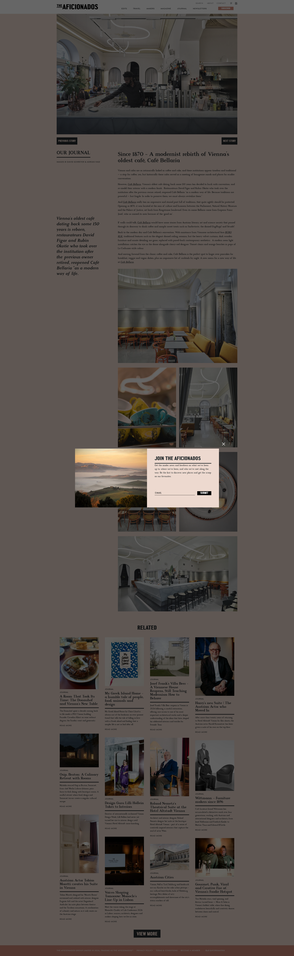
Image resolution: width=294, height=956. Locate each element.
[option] (147, 74)
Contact (221, 3)
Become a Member (190, 951)
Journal (182, 9)
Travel (136, 9)
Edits (124, 9)
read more (66, 726)
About (210, 3)
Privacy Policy (145, 951)
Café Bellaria (134, 184)
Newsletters (200, 9)
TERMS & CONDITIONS (167, 951)
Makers (151, 9)
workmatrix (218, 951)
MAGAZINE (166, 9)
